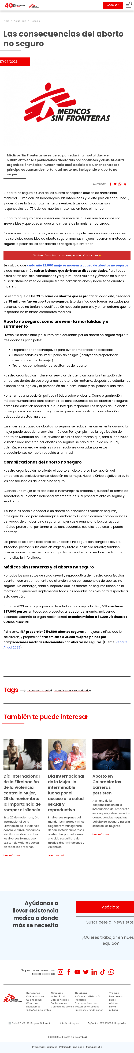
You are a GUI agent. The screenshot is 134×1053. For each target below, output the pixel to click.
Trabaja (114, 993)
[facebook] (69, 972)
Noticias (35, 21)
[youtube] (77, 972)
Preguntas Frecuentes (44, 1047)
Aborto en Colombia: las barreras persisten (106, 784)
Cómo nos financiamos (33, 1004)
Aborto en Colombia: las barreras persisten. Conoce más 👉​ (67, 255)
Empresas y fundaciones (89, 1010)
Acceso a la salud (40, 690)
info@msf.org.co (69, 1023)
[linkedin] (94, 972)
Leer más (9, 855)
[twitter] (86, 972)
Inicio (6, 21)
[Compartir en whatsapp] (119, 184)
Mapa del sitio (94, 1047)
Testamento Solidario (87, 1006)
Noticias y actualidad (58, 994)
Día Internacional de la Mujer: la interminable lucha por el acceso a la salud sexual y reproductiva (66, 793)
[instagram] (60, 972)
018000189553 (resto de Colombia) (67, 1037)
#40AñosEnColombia (38, 1010)
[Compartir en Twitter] (115, 184)
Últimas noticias (60, 999)
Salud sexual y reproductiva (73, 690)
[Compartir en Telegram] (124, 184)
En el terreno (116, 996)
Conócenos (33, 993)
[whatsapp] (111, 972)
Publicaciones (59, 1003)
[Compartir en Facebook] (110, 184)
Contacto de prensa (62, 1006)
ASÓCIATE (113, 5)
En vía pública (113, 1008)
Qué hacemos (34, 999)
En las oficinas (113, 1001)
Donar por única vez (86, 1003)
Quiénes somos (35, 996)
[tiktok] (103, 972)
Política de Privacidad (71, 1047)
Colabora (81, 993)
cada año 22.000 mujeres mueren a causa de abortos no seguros (77, 265)
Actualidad (20, 21)
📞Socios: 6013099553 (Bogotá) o (107, 1023)
